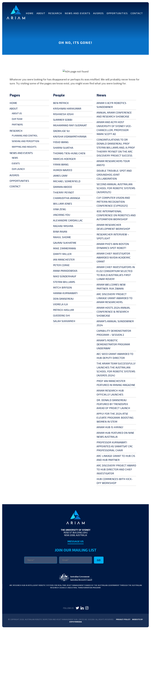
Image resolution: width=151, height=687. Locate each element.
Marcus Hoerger (64, 158)
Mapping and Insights (24, 146)
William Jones (62, 203)
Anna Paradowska (65, 270)
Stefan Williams (64, 281)
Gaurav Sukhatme (64, 242)
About (41, 13)
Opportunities (117, 13)
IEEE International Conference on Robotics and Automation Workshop (116, 215)
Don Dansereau (63, 298)
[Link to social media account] (77, 608)
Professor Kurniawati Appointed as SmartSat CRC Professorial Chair (115, 446)
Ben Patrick (61, 102)
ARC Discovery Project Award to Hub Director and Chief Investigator (116, 469)
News (15, 157)
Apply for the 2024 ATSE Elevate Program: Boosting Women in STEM (115, 417)
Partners (17, 124)
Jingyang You (61, 214)
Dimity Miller (62, 253)
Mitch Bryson (62, 287)
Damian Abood (62, 186)
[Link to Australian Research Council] (75, 580)
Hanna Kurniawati (65, 293)
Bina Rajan (60, 231)
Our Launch (18, 169)
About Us (17, 113)
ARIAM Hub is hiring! (110, 427)
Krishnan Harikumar (67, 108)
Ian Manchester (64, 259)
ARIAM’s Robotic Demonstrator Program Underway (113, 344)
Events (16, 163)
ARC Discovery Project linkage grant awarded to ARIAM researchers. (114, 298)
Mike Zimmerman (64, 248)
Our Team (17, 119)
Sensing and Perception (25, 141)
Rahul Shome (62, 237)
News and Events (77, 13)
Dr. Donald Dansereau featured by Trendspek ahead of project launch (113, 404)
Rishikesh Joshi (63, 114)
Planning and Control (25, 135)
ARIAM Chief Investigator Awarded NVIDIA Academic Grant (114, 257)
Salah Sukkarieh (64, 321)
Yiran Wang (61, 164)
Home (30, 13)
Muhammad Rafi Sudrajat (70, 125)
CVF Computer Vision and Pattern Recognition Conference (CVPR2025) (113, 201)
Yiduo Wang (61, 142)
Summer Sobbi (62, 119)
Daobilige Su (61, 130)
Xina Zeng (59, 209)
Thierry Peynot (63, 192)
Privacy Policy (123, 619)
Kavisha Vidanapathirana (69, 136)
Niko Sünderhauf (64, 276)
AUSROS (98, 13)
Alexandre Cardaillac (68, 220)
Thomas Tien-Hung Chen (69, 153)
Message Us (76, 541)
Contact (137, 13)
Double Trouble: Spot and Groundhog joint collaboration (114, 174)
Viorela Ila (60, 304)
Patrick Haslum (63, 309)
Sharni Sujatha (63, 147)
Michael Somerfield (66, 181)
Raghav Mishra (63, 226)
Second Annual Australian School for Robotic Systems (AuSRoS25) (116, 188)
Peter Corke (61, 265)
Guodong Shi (61, 315)
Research (55, 13)
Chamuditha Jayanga (66, 198)
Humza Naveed (62, 170)
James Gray (60, 175)
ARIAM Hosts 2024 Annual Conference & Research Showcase (113, 311)
